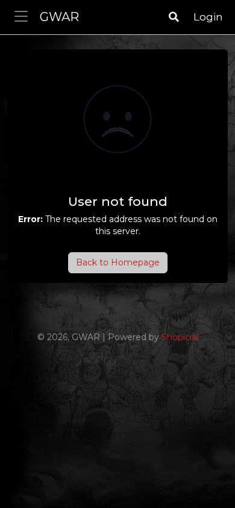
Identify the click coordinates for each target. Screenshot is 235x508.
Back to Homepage (118, 262)
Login (208, 17)
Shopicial (179, 337)
